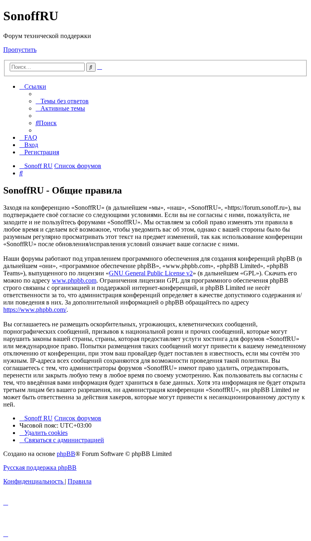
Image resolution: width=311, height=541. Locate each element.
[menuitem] (62, 101)
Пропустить (19, 49)
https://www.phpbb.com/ (34, 309)
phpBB (66, 453)
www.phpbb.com (74, 280)
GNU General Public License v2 (151, 273)
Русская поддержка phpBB (40, 467)
